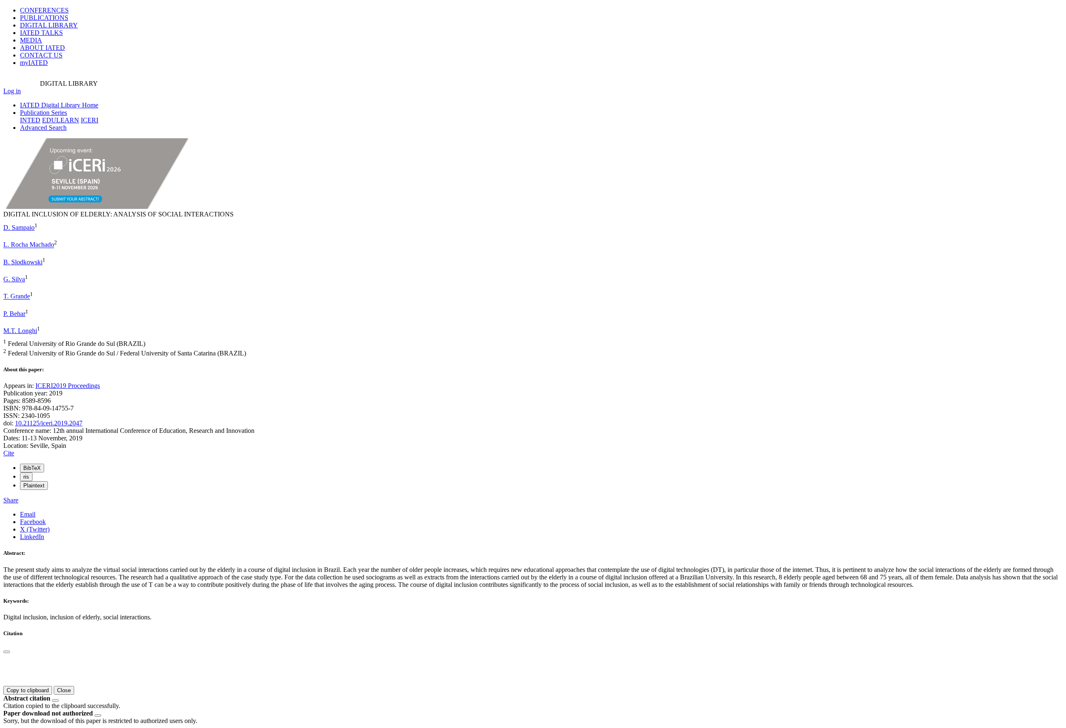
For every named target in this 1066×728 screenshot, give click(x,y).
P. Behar (14, 313)
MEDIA (31, 40)
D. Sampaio (19, 227)
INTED (30, 120)
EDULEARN (60, 120)
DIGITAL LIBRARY (49, 25)
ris (26, 477)
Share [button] (10, 500)
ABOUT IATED (42, 47)
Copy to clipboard (28, 690)
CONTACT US (41, 55)
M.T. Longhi (20, 330)
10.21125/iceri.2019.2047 (48, 423)
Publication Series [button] (43, 112)
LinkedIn (32, 536)
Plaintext (34, 485)
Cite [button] (8, 453)
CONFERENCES (44, 10)
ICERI (89, 120)
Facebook (33, 521)
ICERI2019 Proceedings (67, 385)
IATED (41, 32)
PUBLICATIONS (44, 17)
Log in (12, 90)
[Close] (6, 652)
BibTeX (32, 468)
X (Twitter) (35, 529)
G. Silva (14, 279)
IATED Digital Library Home (59, 105)
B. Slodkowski (22, 262)
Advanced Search (43, 127)
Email (27, 514)
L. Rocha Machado (28, 244)
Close (64, 690)
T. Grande (16, 296)
